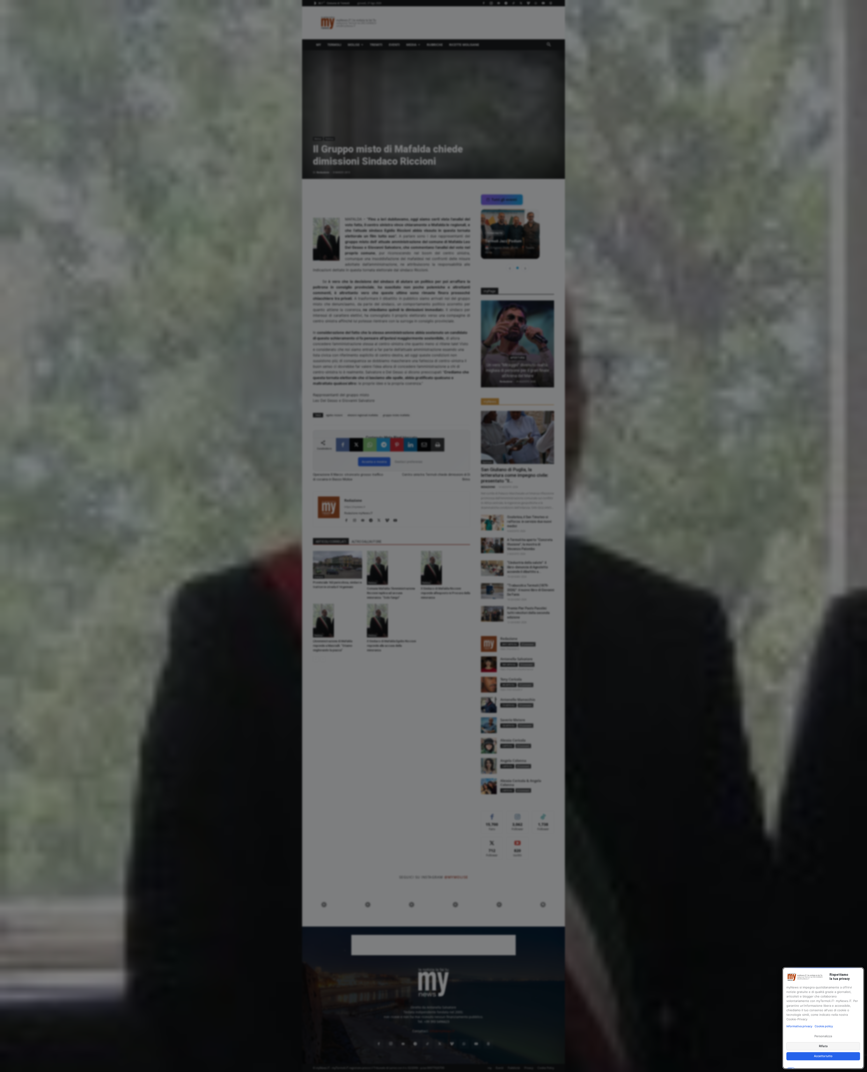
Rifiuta (823, 1046)
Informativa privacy (799, 1026)
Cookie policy (824, 1026)
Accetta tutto (823, 1056)
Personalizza (823, 1036)
